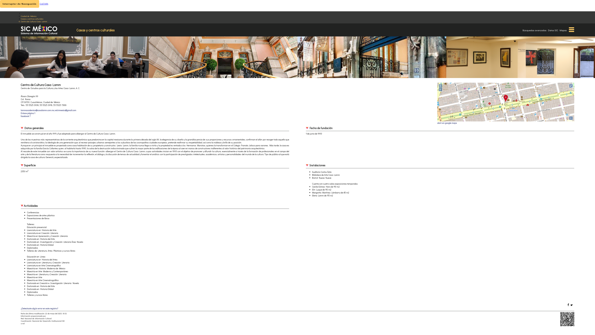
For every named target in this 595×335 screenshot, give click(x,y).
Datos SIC (553, 30)
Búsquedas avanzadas (535, 30)
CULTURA (44, 3)
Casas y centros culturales (32, 18)
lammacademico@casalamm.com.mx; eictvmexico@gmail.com (48, 110)
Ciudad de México (28, 16)
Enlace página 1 (28, 113)
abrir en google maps (447, 122)
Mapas (563, 30)
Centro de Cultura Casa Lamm (34, 21)
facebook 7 (26, 116)
